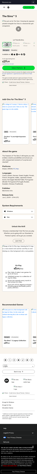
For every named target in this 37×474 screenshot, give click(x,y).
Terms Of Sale (28, 73)
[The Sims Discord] (27, 360)
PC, (14, 169)
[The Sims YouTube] (18, 360)
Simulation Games (7, 408)
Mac (17, 169)
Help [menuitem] (4, 428)
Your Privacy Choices (18, 471)
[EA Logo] (8, 7)
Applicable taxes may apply (8, 64)
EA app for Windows (8, 402)
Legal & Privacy (8, 433)
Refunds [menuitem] (6, 442)
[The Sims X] (10, 360)
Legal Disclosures (17, 73)
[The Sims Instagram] (14, 360)
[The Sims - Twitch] (31, 360)
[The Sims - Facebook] (5, 360)
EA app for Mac (6, 405)
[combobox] (18, 366)
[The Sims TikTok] (23, 360)
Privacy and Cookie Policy (10, 465)
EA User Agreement (7, 73)
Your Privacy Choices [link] (14, 437)
